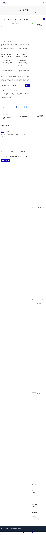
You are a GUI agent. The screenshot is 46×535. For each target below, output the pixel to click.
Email (12, 151)
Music (37, 518)
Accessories (34, 499)
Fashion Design (15, 12)
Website (23, 151)
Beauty (33, 502)
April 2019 (33, 490)
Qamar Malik (12, 529)
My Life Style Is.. (40, 391)
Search (44, 19)
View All (27, 85)
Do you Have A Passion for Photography (39, 24)
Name (2, 151)
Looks (42, 516)
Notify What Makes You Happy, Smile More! (40, 116)
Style (41, 518)
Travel (33, 508)
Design (3, 107)
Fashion (7, 107)
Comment (3, 136)
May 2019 (33, 488)
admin (13, 23)
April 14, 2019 (18, 23)
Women (33, 520)
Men (33, 518)
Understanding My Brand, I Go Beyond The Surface (40, 301)
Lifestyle (33, 506)
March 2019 (34, 492)
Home (10, 12)
